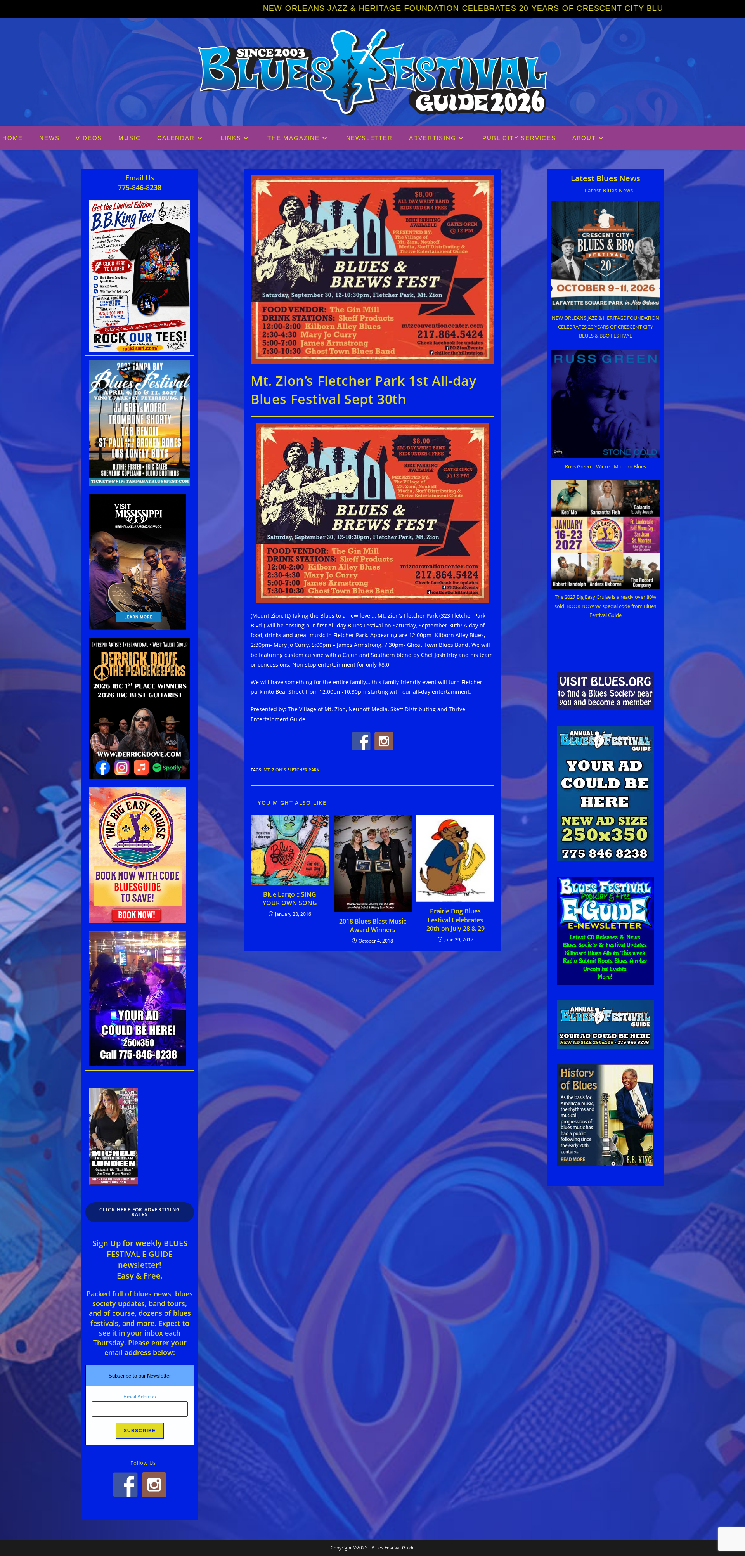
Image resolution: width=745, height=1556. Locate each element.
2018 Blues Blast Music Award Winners (372, 925)
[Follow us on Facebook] (361, 741)
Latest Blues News (605, 178)
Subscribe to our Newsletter (140, 1376)
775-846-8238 (139, 187)
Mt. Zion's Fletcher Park (291, 770)
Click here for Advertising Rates (139, 1212)
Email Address (139, 1397)
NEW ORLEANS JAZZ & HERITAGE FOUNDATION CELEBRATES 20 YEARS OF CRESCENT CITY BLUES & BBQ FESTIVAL (332, 8)
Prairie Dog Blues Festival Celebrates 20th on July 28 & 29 (455, 920)
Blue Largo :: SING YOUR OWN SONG (290, 898)
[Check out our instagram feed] (383, 741)
